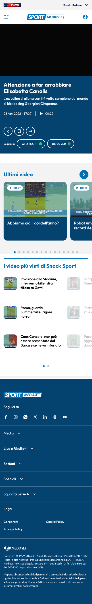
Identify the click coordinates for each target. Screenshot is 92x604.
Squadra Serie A (16, 494)
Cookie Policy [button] (55, 522)
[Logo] (46, 17)
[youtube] (65, 417)
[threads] (55, 417)
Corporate (11, 522)
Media (9, 433)
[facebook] (6, 417)
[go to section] (83, 174)
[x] (35, 417)
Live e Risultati (15, 448)
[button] (46, 17)
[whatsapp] (25, 417)
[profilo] (85, 17)
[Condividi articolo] (8, 131)
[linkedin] (45, 417)
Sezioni (9, 463)
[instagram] (15, 417)
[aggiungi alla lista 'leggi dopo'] (19, 131)
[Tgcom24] (12, 5)
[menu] (7, 17)
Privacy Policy (13, 529)
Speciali (10, 479)
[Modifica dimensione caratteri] (30, 131)
